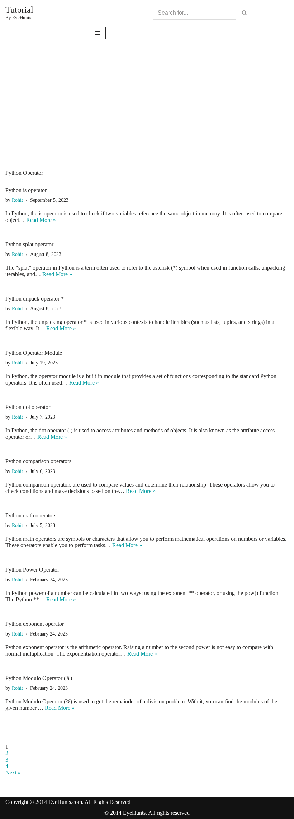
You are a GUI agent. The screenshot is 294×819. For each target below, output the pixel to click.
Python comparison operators (38, 461)
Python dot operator (27, 407)
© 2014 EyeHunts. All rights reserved (147, 813)
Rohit (17, 200)
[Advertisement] (147, 116)
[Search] (244, 13)
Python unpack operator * (34, 299)
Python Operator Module (33, 353)
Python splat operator (29, 244)
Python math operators (30, 515)
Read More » (41, 220)
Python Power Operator (32, 570)
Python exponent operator (34, 624)
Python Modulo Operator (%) (38, 678)
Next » (13, 772)
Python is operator (26, 190)
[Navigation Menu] (97, 33)
